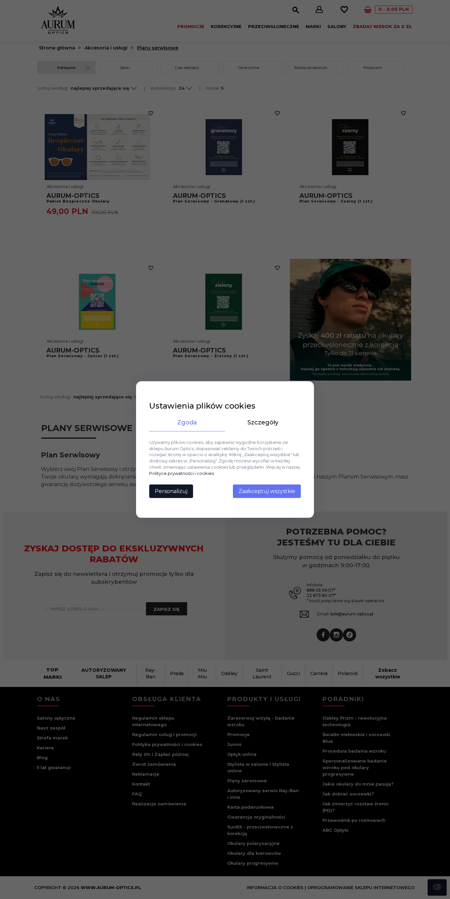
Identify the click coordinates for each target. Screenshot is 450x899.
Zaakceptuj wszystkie (267, 491)
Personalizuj (171, 491)
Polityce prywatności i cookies (181, 473)
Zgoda (187, 422)
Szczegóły (262, 422)
